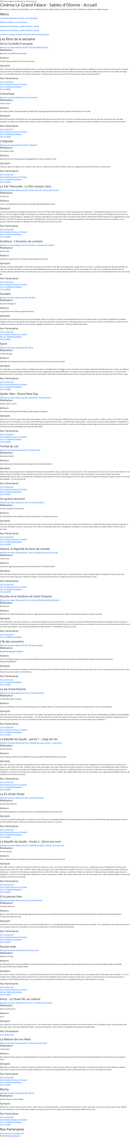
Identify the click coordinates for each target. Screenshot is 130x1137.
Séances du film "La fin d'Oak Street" (30, 798)
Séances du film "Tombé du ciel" (28, 450)
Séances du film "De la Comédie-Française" (32, 47)
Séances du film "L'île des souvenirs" (29, 645)
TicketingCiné (31, 1)
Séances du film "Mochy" (25, 1093)
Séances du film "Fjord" (25, 347)
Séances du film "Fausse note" (27, 950)
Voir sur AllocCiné (7, 82)
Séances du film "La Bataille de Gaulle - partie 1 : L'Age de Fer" (39, 743)
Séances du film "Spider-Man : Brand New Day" (34, 397)
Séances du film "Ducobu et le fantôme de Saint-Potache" (38, 600)
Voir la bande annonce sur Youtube (13, 84)
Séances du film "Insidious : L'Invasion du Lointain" (35, 245)
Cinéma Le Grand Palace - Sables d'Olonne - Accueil (19, 26)
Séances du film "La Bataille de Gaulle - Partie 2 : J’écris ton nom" (40, 845)
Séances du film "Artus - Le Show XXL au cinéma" (34, 1003)
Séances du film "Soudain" (26, 297)
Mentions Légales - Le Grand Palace (13, 22)
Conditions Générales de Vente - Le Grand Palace (18, 18)
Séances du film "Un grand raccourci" (30, 502)
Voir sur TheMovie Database (11, 87)
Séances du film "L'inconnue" (27, 97)
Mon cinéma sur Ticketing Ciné (12, 1133)
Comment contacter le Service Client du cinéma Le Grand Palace (24, 34)
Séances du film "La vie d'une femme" (30, 693)
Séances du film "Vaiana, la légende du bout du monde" (37, 552)
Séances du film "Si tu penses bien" (29, 900)
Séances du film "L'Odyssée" (26, 145)
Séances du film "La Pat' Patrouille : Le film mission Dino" (37, 190)
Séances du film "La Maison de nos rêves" (32, 1043)
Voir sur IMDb (5, 89)
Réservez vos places (7, 47)
